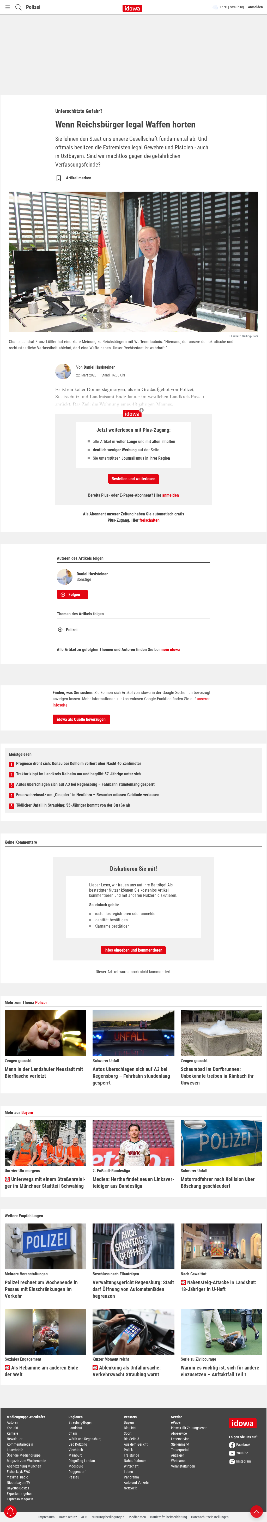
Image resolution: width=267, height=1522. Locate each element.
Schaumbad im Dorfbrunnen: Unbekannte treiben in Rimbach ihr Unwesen (217, 1076)
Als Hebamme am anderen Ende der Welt (41, 1371)
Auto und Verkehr (136, 1483)
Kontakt (12, 1428)
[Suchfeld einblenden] (18, 7)
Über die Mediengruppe (24, 1455)
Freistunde (131, 1455)
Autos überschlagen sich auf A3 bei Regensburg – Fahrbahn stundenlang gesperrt (85, 784)
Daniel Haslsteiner (99, 367)
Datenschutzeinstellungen (210, 1517)
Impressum (46, 1517)
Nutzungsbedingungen (108, 1517)
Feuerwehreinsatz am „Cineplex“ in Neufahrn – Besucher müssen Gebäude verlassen (87, 794)
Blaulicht (130, 1428)
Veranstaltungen (183, 1466)
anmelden (170, 495)
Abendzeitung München (24, 1466)
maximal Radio (17, 1477)
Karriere (12, 1433)
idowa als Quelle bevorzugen (81, 719)
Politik (128, 1450)
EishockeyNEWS (18, 1472)
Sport (127, 1433)
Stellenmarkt (180, 1444)
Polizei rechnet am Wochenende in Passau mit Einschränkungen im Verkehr (41, 1289)
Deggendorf (77, 1472)
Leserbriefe (15, 1450)
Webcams (178, 1461)
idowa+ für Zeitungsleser (189, 1428)
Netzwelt (130, 1488)
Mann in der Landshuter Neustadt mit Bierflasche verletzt (44, 1072)
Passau (74, 1477)
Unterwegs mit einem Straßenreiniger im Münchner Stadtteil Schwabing (45, 1182)
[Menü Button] (7, 7)
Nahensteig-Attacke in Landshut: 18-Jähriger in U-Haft (218, 1285)
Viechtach (76, 1450)
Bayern (27, 1112)
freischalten (149, 520)
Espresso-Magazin (20, 1499)
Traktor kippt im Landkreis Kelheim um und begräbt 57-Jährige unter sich (78, 773)
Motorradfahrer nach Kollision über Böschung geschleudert (218, 1182)
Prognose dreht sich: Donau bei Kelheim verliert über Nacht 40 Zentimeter (78, 763)
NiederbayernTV (18, 1483)
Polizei (33, 7)
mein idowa (170, 649)
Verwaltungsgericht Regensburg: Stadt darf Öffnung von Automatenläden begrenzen (133, 1289)
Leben (128, 1472)
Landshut (75, 1428)
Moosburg (76, 1466)
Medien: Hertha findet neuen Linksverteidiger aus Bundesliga (133, 1182)
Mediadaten (137, 1517)
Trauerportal (180, 1450)
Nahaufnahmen (135, 1461)
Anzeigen (178, 1455)
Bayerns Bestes (18, 1488)
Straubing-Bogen (81, 1422)
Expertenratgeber (19, 1493)
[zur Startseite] (244, 1421)
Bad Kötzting (78, 1444)
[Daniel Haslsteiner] (64, 371)
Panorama (131, 1477)
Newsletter (14, 1439)
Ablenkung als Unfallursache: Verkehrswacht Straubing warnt (127, 1371)
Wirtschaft (131, 1466)
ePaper (176, 1422)
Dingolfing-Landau (82, 1461)
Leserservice (180, 1439)
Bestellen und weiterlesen (133, 478)
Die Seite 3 (131, 1439)
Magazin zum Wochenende (26, 1461)
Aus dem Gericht (136, 1444)
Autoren (12, 1422)
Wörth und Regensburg (85, 1439)
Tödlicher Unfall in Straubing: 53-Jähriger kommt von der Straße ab (73, 805)
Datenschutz (68, 1517)
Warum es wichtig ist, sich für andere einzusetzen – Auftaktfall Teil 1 (220, 1371)
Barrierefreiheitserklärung (168, 1517)
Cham (73, 1433)
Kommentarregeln (20, 1444)
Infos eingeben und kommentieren (133, 950)
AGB (84, 1517)
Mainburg (75, 1455)
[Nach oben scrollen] (256, 1511)
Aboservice (179, 1433)
